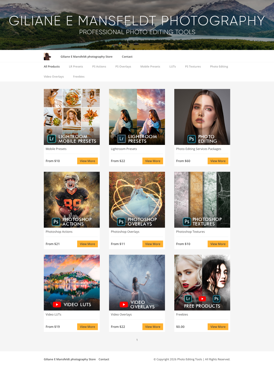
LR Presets (76, 66)
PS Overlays (123, 66)
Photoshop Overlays (125, 232)
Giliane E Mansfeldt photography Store (87, 56)
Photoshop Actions (59, 232)
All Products (52, 66)
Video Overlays (54, 76)
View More (87, 161)
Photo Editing (219, 66)
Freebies (78, 76)
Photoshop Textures (190, 232)
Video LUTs (53, 314)
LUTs (172, 66)
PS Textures (193, 66)
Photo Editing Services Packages (198, 149)
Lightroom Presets (124, 149)
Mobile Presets (150, 66)
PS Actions (99, 66)
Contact (127, 56)
